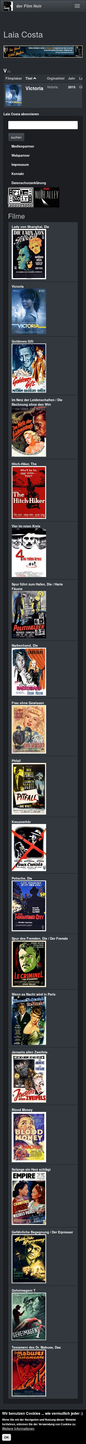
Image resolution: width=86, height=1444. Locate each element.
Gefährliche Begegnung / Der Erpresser (42, 1232)
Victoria (34, 88)
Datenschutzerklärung (28, 182)
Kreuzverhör (21, 821)
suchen (16, 137)
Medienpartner (22, 146)
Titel (28, 78)
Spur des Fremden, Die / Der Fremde (40, 938)
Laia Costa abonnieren (21, 114)
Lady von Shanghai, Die (30, 226)
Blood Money (22, 1109)
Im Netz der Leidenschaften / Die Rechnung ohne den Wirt (37, 402)
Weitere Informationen (18, 1428)
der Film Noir (29, 6)
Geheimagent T (24, 1290)
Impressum (20, 164)
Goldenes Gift (22, 341)
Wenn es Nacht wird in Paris (33, 994)
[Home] (8, 6)
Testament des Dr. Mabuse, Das (36, 1347)
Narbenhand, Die (25, 645)
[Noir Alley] (46, 197)
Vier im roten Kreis (26, 526)
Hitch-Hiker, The (24, 464)
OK (6, 1437)
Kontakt (17, 173)
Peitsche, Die (22, 878)
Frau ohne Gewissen (28, 703)
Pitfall (16, 760)
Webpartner (20, 155)
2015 (71, 87)
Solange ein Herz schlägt (31, 1169)
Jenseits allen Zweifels (29, 1052)
